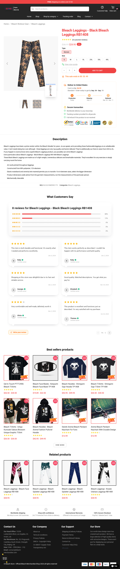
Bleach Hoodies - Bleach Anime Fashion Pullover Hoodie (43, 430)
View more (60, 445)
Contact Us (66, 541)
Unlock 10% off (5, 558)
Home (6, 24)
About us (36, 532)
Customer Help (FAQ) (69, 545)
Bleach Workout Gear (20, 24)
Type (64, 48)
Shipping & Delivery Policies (72, 532)
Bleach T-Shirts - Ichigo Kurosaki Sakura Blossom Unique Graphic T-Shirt (14, 430)
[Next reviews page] (109, 333)
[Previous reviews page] (98, 333)
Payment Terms (67, 535)
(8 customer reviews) (79, 40)
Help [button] (115, 566)
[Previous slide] (7, 63)
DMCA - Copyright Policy (42, 541)
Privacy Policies (39, 538)
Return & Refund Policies (71, 538)
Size (63, 56)
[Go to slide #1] (24, 104)
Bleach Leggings (38, 24)
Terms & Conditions (40, 535)
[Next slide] (54, 63)
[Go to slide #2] (37, 104)
